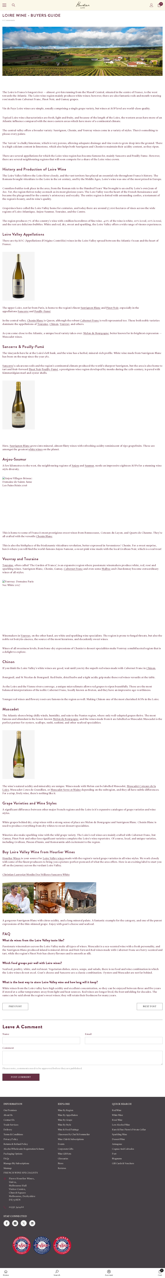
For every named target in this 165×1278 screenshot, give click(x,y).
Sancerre (23, 311)
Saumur (89, 466)
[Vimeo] (32, 1223)
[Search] (13, 5)
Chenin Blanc (35, 320)
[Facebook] (7, 1223)
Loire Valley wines (54, 858)
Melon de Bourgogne (96, 333)
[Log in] (151, 5)
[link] (57, 1273)
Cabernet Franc (89, 320)
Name (5, 1034)
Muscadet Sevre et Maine (66, 790)
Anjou (75, 466)
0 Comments (8, 20)
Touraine (42, 324)
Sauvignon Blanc (91, 308)
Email (88, 1034)
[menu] (4, 5)
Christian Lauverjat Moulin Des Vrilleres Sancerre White (36, 875)
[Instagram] (15, 1223)
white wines (35, 449)
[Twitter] (24, 1223)
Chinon (53, 324)
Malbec (106, 569)
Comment (8, 1048)
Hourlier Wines (11, 858)
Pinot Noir (112, 308)
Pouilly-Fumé (42, 311)
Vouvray (64, 324)
